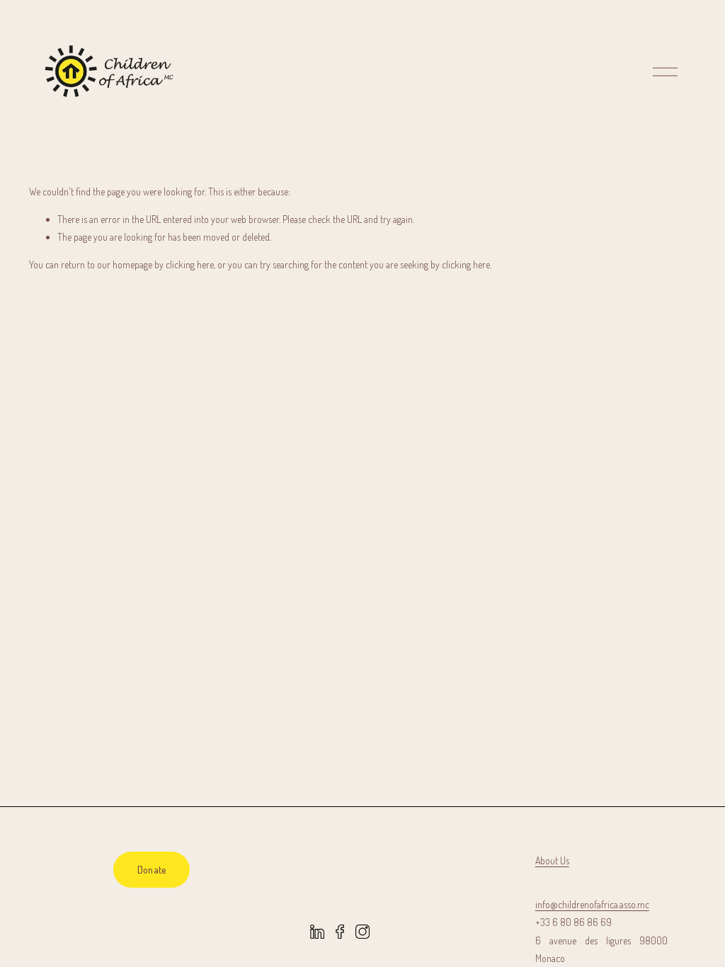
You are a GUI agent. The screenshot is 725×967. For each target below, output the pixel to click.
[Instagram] (362, 932)
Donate (151, 870)
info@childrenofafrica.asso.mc (592, 904)
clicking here (190, 264)
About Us (552, 860)
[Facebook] (340, 932)
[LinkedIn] (317, 932)
